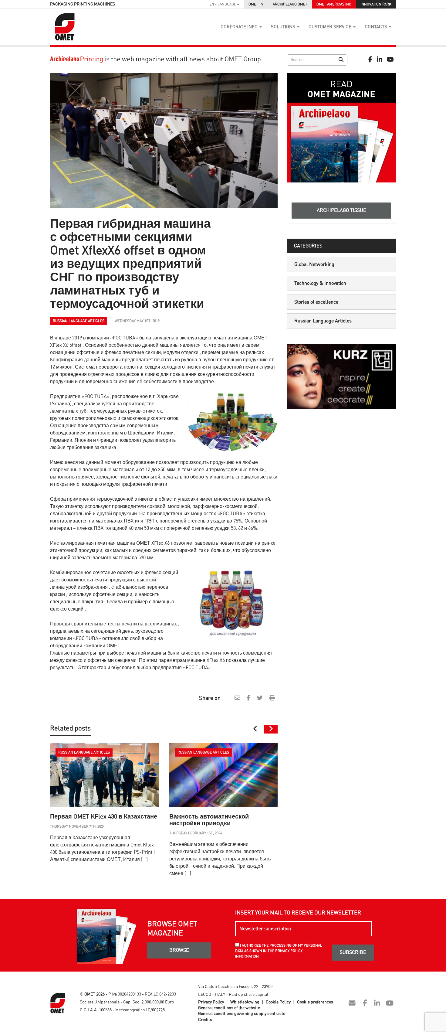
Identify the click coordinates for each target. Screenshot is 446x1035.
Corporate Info (240, 27)
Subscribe (353, 952)
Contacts (376, 27)
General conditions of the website (229, 1008)
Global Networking (314, 264)
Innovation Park (375, 4)
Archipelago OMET (290, 4)
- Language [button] (223, 4)
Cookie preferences (315, 1002)
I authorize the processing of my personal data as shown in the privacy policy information (278, 951)
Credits (205, 1020)
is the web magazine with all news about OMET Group (182, 59)
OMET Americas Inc (333, 4)
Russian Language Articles (323, 320)
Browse (179, 950)
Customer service (331, 27)
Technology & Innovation (320, 283)
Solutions (283, 27)
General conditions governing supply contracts (241, 1014)
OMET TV (255, 4)
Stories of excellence (316, 302)
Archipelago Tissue (341, 210)
